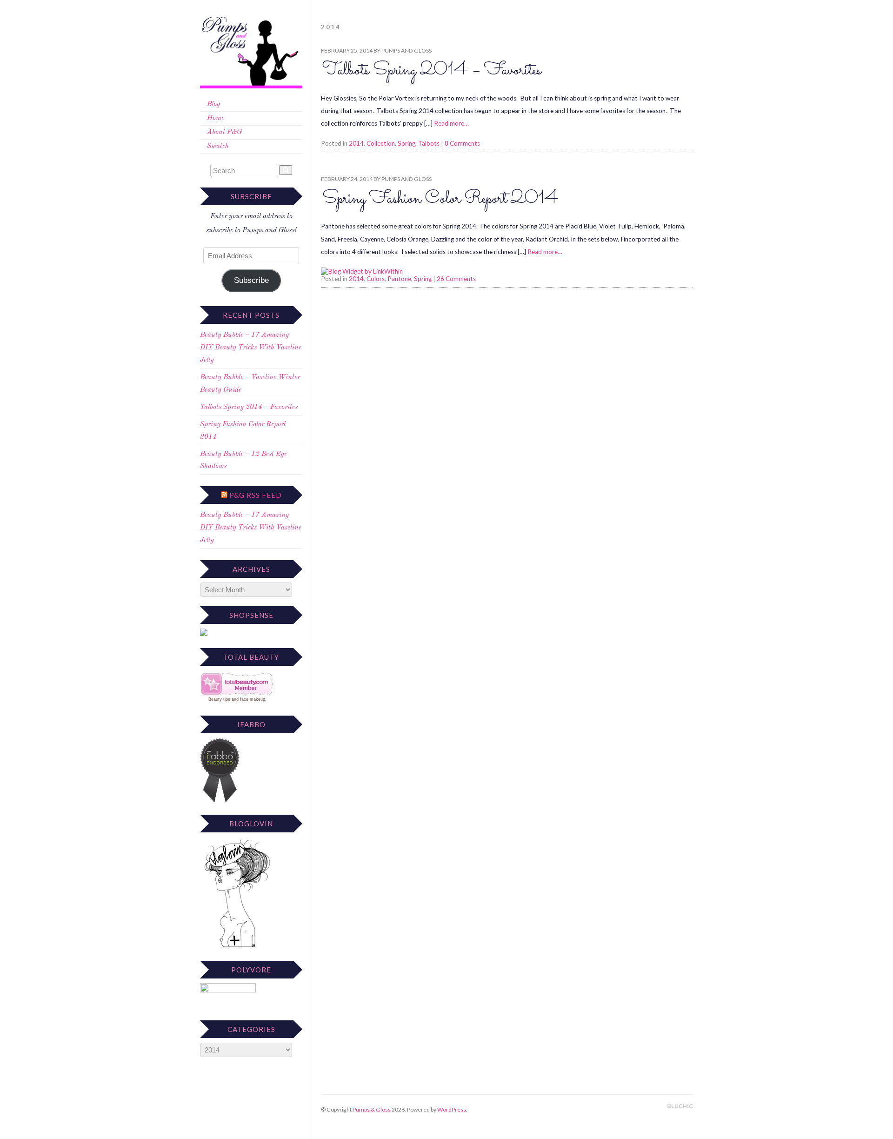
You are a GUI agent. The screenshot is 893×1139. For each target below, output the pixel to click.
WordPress (451, 1109)
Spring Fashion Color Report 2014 (440, 199)
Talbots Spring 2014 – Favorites (249, 407)
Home (215, 118)
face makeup (252, 699)
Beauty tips (219, 699)
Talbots (429, 143)
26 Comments (456, 278)
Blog (213, 104)
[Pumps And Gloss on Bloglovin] (237, 947)
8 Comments (462, 143)
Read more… (451, 123)
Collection (381, 143)
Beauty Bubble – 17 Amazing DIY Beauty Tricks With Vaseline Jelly (250, 348)
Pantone (399, 278)
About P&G (224, 132)
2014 (356, 143)
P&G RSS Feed (255, 495)
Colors (376, 278)
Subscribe (251, 280)
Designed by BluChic (680, 1106)
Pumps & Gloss (372, 1109)
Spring (406, 143)
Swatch (218, 146)
